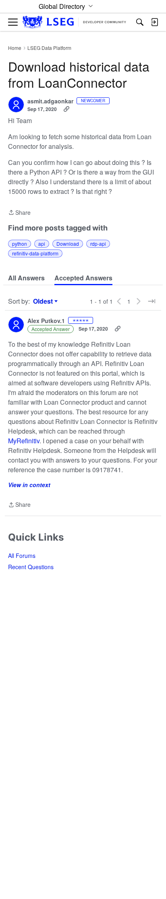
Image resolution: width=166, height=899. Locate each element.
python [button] (19, 243)
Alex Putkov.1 (46, 321)
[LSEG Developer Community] (74, 22)
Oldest (44, 301)
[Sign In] (154, 22)
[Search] (140, 22)
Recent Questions (31, 567)
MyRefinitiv (23, 440)
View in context (29, 485)
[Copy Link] (66, 109)
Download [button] (67, 243)
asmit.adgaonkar (50, 101)
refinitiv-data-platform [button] (35, 253)
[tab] (26, 278)
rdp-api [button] (98, 243)
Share (19, 212)
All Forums (21, 555)
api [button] (41, 243)
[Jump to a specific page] (151, 301)
